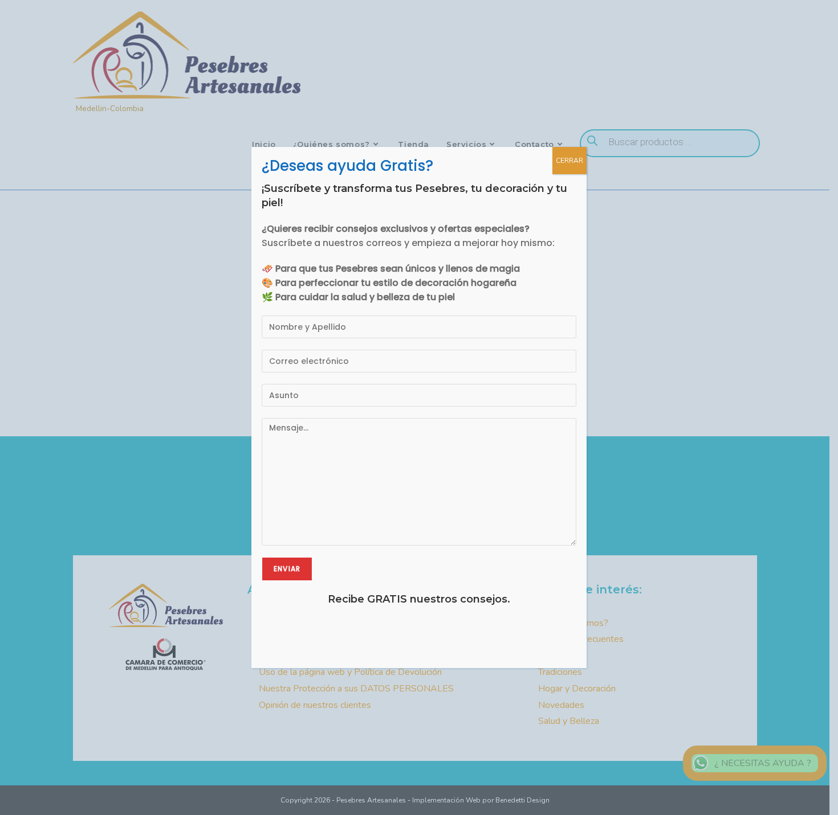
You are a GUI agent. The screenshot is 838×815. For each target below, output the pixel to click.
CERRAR (569, 160)
